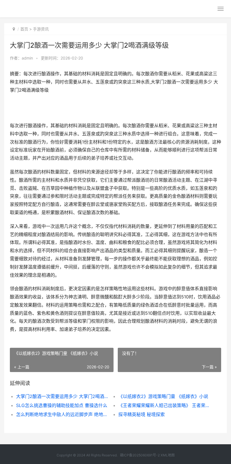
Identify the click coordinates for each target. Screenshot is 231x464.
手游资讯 (41, 29)
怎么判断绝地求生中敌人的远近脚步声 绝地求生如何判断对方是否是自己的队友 (62, 414)
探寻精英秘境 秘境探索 (141, 414)
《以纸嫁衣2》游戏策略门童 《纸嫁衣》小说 (163, 396)
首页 (24, 29)
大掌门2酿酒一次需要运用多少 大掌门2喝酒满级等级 (62, 396)
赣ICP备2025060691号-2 (140, 455)
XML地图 (168, 455)
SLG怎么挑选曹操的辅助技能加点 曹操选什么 (61, 405)
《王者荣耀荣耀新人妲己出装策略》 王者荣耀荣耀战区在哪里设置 (164, 405)
